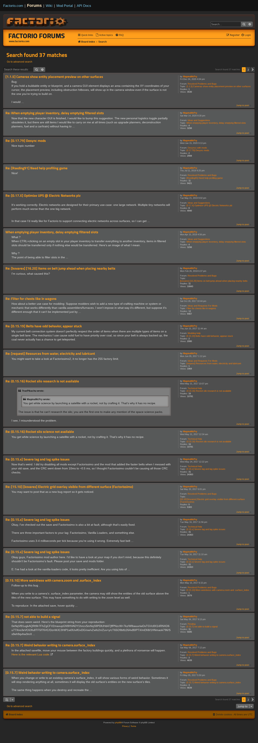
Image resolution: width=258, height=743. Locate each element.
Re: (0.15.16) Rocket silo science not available (39, 432)
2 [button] (248, 69)
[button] (253, 69)
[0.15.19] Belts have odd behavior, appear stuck (209, 336)
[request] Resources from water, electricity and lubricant (213, 363)
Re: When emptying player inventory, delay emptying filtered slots (54, 113)
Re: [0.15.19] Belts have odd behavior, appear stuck (43, 326)
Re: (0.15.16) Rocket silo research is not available (42, 381)
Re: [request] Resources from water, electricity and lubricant (50, 354)
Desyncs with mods (197, 148)
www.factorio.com (19, 41)
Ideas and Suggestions (199, 120)
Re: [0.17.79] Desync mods (25, 141)
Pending (192, 624)
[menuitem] (104, 35)
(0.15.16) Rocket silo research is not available (208, 391)
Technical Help (195, 388)
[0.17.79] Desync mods (197, 150)
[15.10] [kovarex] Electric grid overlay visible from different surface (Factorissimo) (212, 500)
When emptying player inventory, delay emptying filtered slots (216, 123)
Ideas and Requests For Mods (202, 306)
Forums (34, 5)
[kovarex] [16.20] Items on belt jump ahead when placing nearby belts (214, 281)
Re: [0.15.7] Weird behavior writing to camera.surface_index (50, 645)
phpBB (118, 722)
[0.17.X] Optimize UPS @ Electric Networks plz (209, 205)
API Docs (84, 5)
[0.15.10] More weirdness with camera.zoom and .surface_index (217, 590)
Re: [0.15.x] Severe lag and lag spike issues (37, 459)
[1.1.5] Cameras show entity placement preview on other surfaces (218, 86)
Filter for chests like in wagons (201, 308)
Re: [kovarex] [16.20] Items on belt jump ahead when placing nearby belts (60, 268)
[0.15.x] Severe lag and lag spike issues (205, 469)
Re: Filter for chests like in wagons (30, 299)
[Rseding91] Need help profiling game (204, 178)
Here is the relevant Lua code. (30, 654)
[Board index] (37, 21)
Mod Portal (64, 5)
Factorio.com (13, 5)
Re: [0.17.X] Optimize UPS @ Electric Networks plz (43, 196)
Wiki (49, 5)
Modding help (194, 333)
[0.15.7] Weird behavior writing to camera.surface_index (213, 655)
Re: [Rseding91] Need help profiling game (36, 168)
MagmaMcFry (190, 76)
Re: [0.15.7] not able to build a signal (32, 617)
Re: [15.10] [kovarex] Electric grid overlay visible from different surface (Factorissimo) (69, 487)
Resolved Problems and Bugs (202, 84)
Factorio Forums (36, 36)
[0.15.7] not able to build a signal (201, 626)
